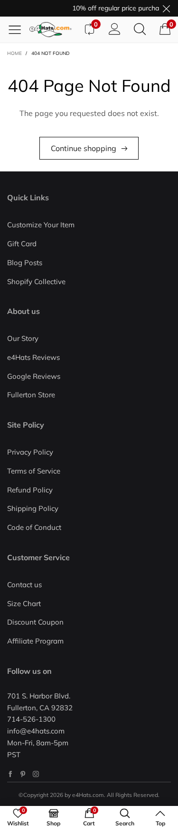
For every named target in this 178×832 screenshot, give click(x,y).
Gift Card (22, 243)
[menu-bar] (18, 29)
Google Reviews (33, 376)
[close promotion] (166, 8)
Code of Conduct (34, 527)
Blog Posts (24, 262)
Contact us (24, 584)
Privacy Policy (30, 451)
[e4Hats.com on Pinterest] (23, 773)
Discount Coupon (35, 621)
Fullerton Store (31, 394)
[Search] (139, 29)
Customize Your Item (41, 224)
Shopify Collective (36, 281)
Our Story (22, 338)
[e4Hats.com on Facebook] (10, 773)
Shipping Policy (32, 508)
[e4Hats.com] (52, 29)
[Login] (114, 29)
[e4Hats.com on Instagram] (35, 773)
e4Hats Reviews (33, 357)
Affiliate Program (35, 640)
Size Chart (24, 603)
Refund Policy (30, 489)
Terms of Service (33, 470)
